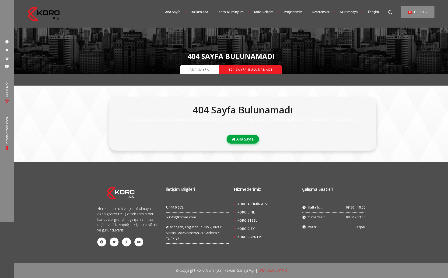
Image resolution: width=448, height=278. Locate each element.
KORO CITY (246, 228)
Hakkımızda (199, 12)
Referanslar (320, 12)
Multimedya (349, 12)
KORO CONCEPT (250, 237)
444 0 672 (7, 90)
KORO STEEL (247, 220)
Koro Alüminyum (231, 12)
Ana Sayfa (172, 12)
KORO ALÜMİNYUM (252, 204)
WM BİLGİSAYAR (273, 270)
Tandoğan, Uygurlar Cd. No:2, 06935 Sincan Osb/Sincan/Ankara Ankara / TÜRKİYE (194, 233)
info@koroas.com (7, 131)
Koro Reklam (263, 12)
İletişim (373, 12)
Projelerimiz (293, 12)
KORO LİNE (246, 212)
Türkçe (418, 12)
